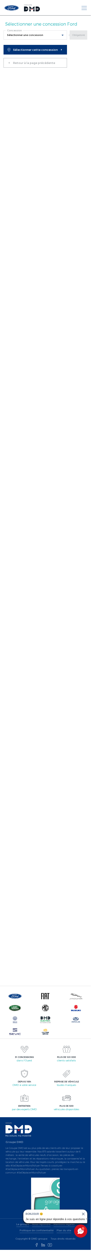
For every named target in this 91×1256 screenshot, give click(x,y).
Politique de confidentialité (37, 1230)
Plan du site (64, 1230)
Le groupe (22, 1224)
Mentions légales (64, 1224)
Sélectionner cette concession (35, 49)
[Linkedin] (43, 1245)
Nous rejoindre (41, 1224)
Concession (14, 30)
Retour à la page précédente (34, 63)
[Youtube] (49, 1245)
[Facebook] (36, 1245)
